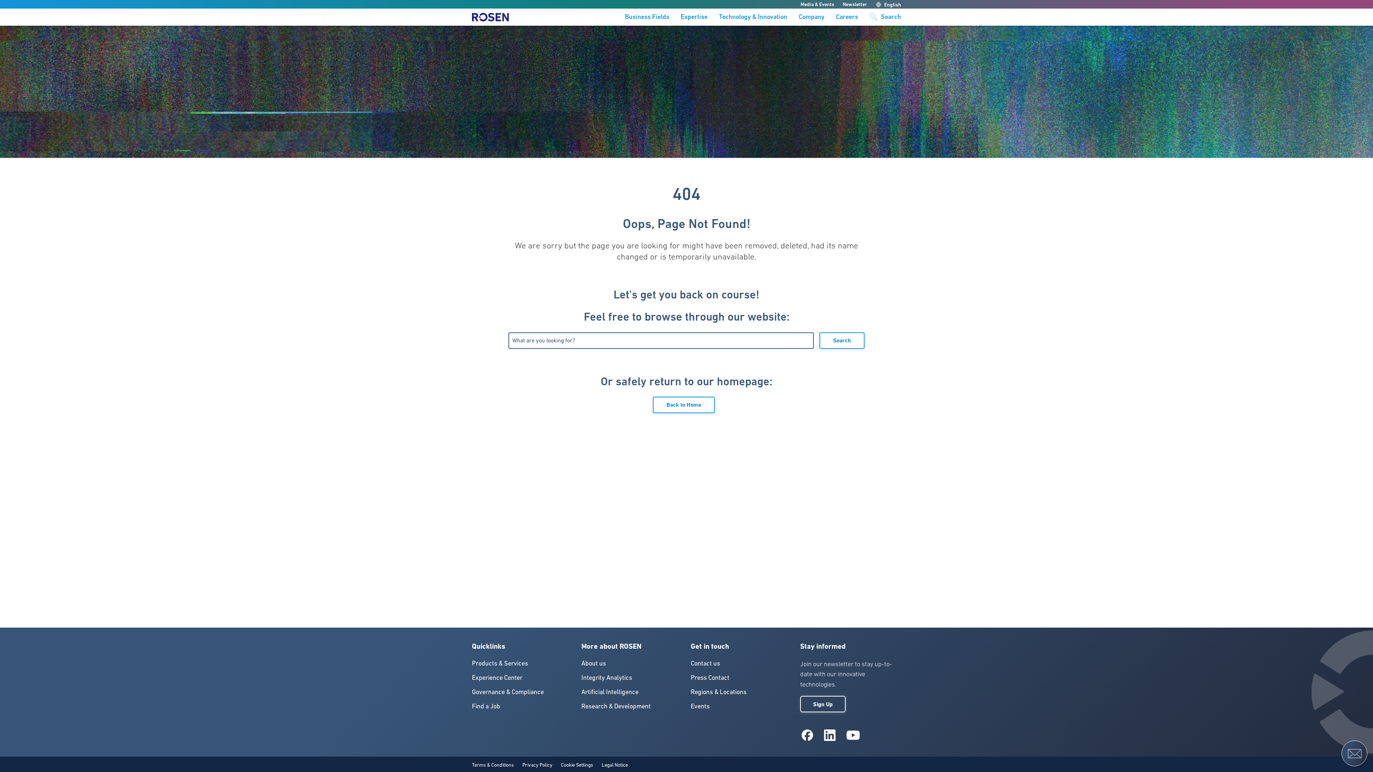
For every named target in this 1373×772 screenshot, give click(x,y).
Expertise (694, 17)
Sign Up (823, 704)
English (892, 5)
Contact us (705, 663)
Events (700, 706)
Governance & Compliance (508, 692)
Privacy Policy (537, 765)
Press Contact (710, 677)
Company (812, 17)
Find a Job (486, 706)
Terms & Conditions (493, 765)
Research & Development (616, 706)
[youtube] (853, 735)
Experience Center (497, 677)
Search (842, 340)
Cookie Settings (577, 765)
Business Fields (647, 17)
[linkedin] (830, 735)
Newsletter (855, 4)
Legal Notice (615, 765)
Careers (847, 17)
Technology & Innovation (753, 17)
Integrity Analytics (606, 677)
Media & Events (817, 4)
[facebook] (807, 735)
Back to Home (683, 404)
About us (593, 663)
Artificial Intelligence (610, 692)
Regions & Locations (719, 692)
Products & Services (500, 663)
